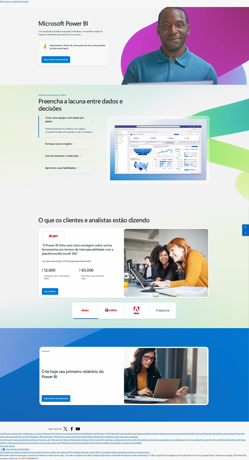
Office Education (46, 436)
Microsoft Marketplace (222, 439)
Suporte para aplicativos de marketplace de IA (169, 439)
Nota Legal (117, 452)
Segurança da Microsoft (23, 439)
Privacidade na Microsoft (89, 442)
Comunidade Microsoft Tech (200, 439)
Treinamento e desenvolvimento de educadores (73, 436)
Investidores (105, 442)
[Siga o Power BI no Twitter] (65, 429)
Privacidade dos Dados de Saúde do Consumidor (20, 452)
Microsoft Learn (143, 439)
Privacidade (75, 452)
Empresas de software (17, 442)
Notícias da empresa (70, 442)
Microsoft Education (204, 433)
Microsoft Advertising (73, 439)
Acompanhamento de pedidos (183, 433)
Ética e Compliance (103, 452)
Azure (35, 439)
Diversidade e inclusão (120, 442)
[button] (85, 310)
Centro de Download (127, 433)
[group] (124, 262)
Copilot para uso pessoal (32, 433)
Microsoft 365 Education (28, 436)
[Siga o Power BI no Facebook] (72, 429)
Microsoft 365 (49, 433)
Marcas (125, 452)
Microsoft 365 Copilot (91, 439)
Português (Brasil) (7, 446)
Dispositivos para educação (224, 433)
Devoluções (165, 433)
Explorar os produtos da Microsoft (70, 433)
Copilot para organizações (11, 433)
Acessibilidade (136, 442)
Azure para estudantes (128, 436)
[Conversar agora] (245, 227)
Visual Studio (32, 442)
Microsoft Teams (108, 439)
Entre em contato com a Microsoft (55, 452)
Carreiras (42, 442)
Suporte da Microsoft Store (148, 433)
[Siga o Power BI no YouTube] (78, 429)
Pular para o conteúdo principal (14, 1)
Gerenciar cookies (87, 452)
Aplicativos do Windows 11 (95, 433)
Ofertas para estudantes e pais (106, 436)
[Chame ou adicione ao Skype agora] (245, 233)
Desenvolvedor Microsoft (125, 439)
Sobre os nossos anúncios (139, 452)
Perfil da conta (113, 433)
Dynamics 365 (45, 439)
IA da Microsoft (6, 439)
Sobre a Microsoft (53, 442)
